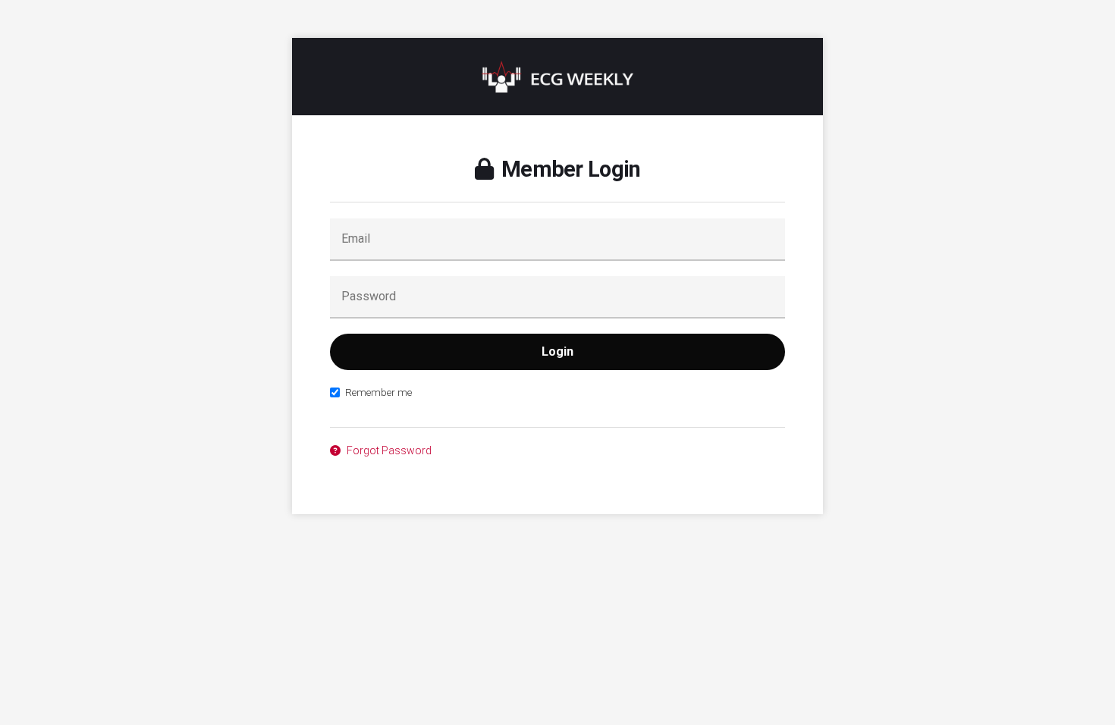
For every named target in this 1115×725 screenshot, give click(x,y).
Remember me (378, 392)
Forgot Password (388, 450)
